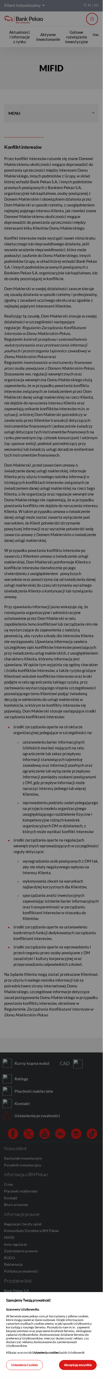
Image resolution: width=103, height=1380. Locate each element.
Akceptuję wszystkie (78, 1365)
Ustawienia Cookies (24, 1365)
